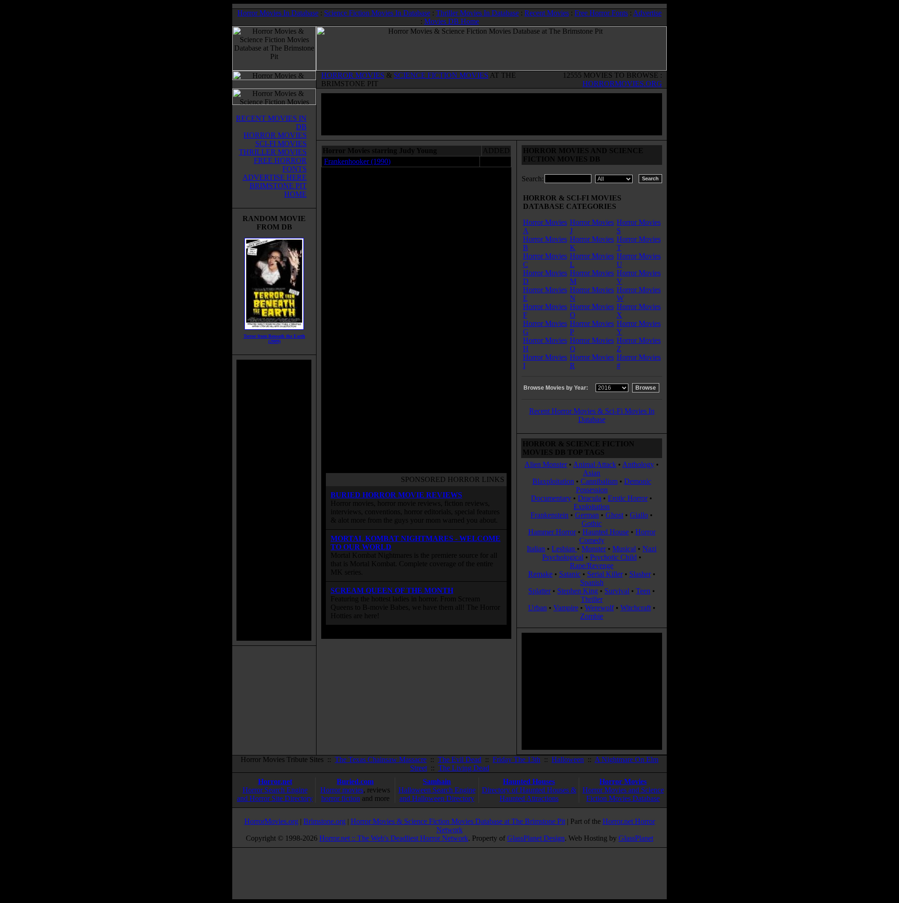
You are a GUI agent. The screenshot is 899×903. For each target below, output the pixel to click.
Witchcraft (635, 608)
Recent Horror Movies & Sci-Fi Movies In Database (592, 415)
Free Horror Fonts (601, 13)
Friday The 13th (516, 759)
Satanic (570, 574)
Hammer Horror (552, 532)
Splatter (539, 591)
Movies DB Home (451, 21)
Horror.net (275, 781)
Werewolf (599, 608)
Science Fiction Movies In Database (377, 13)
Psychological (562, 557)
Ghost (614, 515)
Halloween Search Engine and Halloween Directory (437, 794)
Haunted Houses (529, 781)
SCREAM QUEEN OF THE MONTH (392, 590)
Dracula (589, 498)
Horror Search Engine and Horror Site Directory (275, 794)
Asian (591, 473)
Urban (537, 608)
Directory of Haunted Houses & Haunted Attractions (529, 794)
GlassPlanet (636, 838)
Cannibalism (599, 481)
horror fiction (340, 798)
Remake (540, 574)
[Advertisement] (273, 500)
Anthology (638, 464)
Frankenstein (549, 515)
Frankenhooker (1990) (357, 161)
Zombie (591, 616)
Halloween (568, 759)
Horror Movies (623, 781)
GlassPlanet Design (536, 838)
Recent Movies (546, 13)
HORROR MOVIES (352, 75)
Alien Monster (545, 464)
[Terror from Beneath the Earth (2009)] (274, 331)
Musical (624, 549)
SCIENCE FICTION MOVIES (441, 75)
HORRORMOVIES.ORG (622, 84)
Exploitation (592, 507)
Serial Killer (605, 574)
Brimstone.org (324, 821)
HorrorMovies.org (271, 821)
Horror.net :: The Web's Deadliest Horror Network (393, 838)
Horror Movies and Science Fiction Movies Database (623, 794)
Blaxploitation (553, 481)
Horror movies (341, 790)
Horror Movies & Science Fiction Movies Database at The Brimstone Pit (458, 821)
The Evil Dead (459, 759)
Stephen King (577, 591)
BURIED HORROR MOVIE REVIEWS (396, 495)
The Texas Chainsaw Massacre (381, 759)
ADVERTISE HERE (275, 177)
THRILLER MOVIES (273, 152)
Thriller (592, 599)
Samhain (437, 781)
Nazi (649, 549)
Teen (643, 591)
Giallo (639, 515)
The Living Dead (463, 768)
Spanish (592, 582)
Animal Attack (594, 464)
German (587, 515)
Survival (616, 591)
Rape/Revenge (591, 566)
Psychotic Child (613, 557)
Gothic (592, 523)
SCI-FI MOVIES (281, 144)
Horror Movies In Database (277, 13)
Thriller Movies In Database (477, 13)
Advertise (647, 13)
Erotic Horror (628, 498)
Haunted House (605, 532)
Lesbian (564, 549)
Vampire (565, 608)
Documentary (551, 498)
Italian (536, 549)
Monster (594, 549)
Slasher (640, 574)
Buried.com (355, 781)
